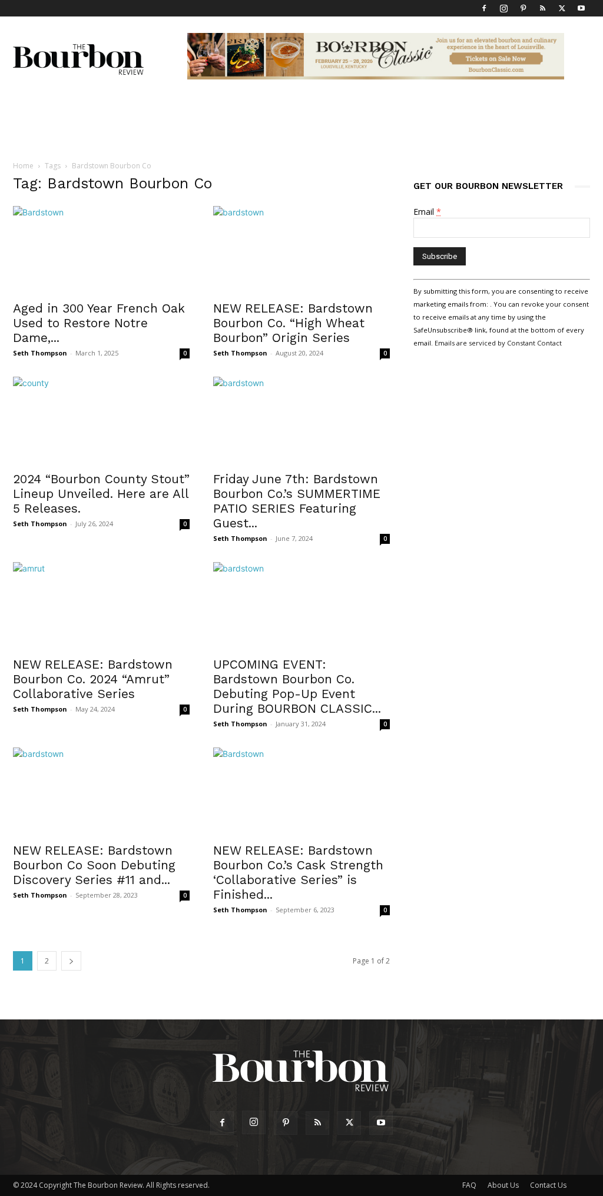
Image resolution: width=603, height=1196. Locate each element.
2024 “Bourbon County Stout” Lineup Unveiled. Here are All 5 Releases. (101, 493)
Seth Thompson (40, 352)
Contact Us (548, 1185)
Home (23, 166)
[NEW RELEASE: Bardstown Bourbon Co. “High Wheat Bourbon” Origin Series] (301, 249)
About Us (503, 1185)
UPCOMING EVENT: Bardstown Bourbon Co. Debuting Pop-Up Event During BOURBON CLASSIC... (297, 686)
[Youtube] (581, 8)
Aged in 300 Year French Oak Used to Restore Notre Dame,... (99, 323)
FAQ (469, 1185)
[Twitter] (562, 8)
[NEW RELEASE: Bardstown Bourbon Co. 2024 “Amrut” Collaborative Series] (101, 605)
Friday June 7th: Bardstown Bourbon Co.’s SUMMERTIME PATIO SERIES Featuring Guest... (296, 500)
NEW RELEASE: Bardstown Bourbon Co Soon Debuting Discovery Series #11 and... (94, 865)
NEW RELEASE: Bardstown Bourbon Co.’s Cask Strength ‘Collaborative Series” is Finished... (298, 872)
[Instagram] (503, 8)
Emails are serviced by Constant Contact (498, 342)
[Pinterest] (523, 8)
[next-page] (71, 961)
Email (427, 211)
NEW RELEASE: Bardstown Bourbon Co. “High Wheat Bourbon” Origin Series (293, 323)
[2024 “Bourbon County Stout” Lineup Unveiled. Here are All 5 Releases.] (101, 420)
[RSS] (542, 8)
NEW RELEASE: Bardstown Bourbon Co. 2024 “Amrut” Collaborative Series (93, 679)
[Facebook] (484, 8)
